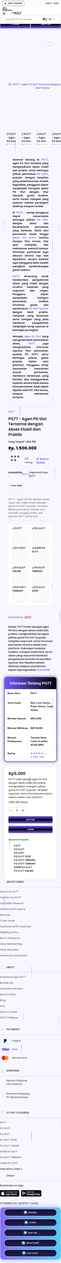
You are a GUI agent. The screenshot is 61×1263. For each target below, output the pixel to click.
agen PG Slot (32, 336)
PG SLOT (5, 1128)
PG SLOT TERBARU (10, 1157)
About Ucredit (8, 1012)
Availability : (15, 474)
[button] (49, 44)
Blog (3, 1000)
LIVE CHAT (32, 1252)
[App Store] (10, 1194)
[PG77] (17, 13)
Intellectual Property (12, 909)
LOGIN (15, 24)
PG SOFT (42, 174)
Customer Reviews (11, 988)
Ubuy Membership (11, 944)
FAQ (2, 1006)
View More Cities (10, 1169)
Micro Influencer (10, 938)
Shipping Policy (9, 932)
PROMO (32, 1213)
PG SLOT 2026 (8, 1140)
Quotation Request (12, 903)
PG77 (44, 159)
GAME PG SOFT (9, 1163)
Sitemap (5, 915)
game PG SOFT (24, 237)
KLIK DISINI (43, 670)
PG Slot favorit (38, 308)
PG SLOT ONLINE (9, 1145)
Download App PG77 (13, 977)
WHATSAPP (32, 1242)
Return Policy (8, 994)
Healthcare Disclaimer (13, 955)
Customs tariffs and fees (15, 926)
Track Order (7, 920)
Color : (16, 485)
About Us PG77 (9, 891)
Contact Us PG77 (10, 897)
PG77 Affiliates (9, 1017)
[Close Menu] (4, 14)
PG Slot (42, 219)
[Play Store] (31, 1194)
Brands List (6, 983)
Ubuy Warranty (9, 949)
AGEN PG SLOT (8, 1151)
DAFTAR (46, 24)
